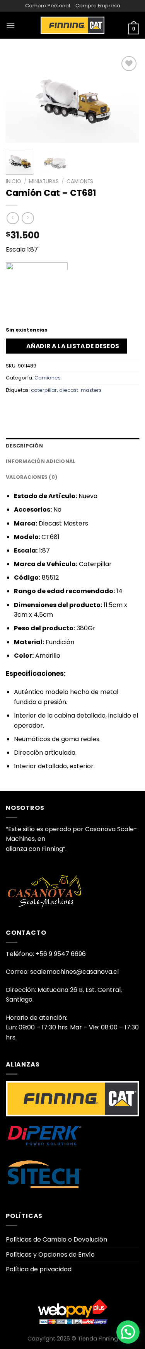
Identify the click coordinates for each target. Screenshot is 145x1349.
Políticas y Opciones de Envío (50, 1254)
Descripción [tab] (24, 445)
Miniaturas (44, 181)
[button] (128, 1332)
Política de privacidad (39, 1269)
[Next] (127, 98)
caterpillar (44, 390)
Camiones (80, 181)
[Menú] (10, 25)
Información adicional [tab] (40, 461)
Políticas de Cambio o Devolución (56, 1239)
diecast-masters (80, 390)
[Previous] (18, 98)
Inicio (13, 181)
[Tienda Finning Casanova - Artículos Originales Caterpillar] (73, 25)
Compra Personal (47, 5)
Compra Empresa (97, 5)
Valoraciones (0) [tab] (31, 477)
